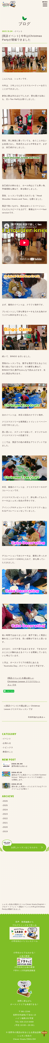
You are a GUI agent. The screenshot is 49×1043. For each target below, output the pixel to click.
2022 (5, 818)
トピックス (8, 747)
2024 (5, 810)
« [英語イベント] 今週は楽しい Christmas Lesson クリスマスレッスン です (22, 707)
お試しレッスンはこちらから (24, 847)
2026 (5, 801)
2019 (5, 831)
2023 (5, 814)
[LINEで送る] (8, 691)
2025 (5, 805)
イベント (7, 739)
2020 (5, 827)
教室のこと (8, 752)
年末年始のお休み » (36, 717)
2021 (5, 823)
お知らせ (7, 743)
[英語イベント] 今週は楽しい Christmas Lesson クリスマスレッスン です (23, 681)
